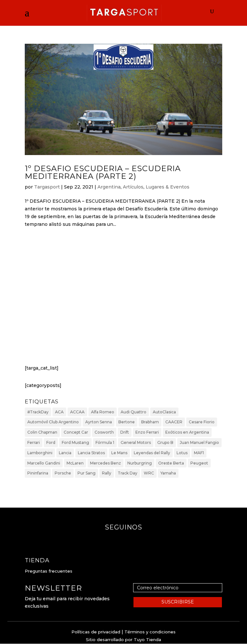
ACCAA (77, 411)
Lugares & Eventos (167, 187)
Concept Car (76, 432)
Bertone (126, 421)
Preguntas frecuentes (48, 571)
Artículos (133, 187)
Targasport (47, 187)
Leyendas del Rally (152, 452)
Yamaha (168, 473)
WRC (149, 473)
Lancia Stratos (91, 452)
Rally (106, 473)
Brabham (150, 421)
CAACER (173, 421)
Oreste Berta (171, 463)
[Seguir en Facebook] (117, 540)
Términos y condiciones (150, 631)
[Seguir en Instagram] (130, 540)
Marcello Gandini (43, 463)
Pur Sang (87, 473)
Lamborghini (39, 452)
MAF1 (199, 452)
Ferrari (33, 442)
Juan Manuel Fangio (199, 442)
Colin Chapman (42, 432)
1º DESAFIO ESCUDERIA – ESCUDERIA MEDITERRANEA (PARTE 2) (103, 172)
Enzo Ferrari (147, 432)
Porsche (63, 473)
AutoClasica (164, 411)
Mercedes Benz (105, 463)
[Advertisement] (123, 302)
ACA (59, 411)
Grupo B (165, 442)
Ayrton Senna (98, 421)
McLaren (75, 463)
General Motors (136, 442)
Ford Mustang (75, 442)
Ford (50, 442)
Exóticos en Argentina (187, 432)
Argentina (109, 187)
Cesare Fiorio (202, 421)
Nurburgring (139, 463)
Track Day (127, 473)
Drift (124, 432)
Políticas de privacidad (95, 631)
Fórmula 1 (105, 442)
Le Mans (119, 452)
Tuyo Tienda (147, 639)
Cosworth (104, 432)
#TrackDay (38, 411)
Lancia (65, 452)
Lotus (182, 452)
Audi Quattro (133, 411)
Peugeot (199, 463)
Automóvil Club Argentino (53, 421)
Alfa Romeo (102, 411)
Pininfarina (37, 473)
